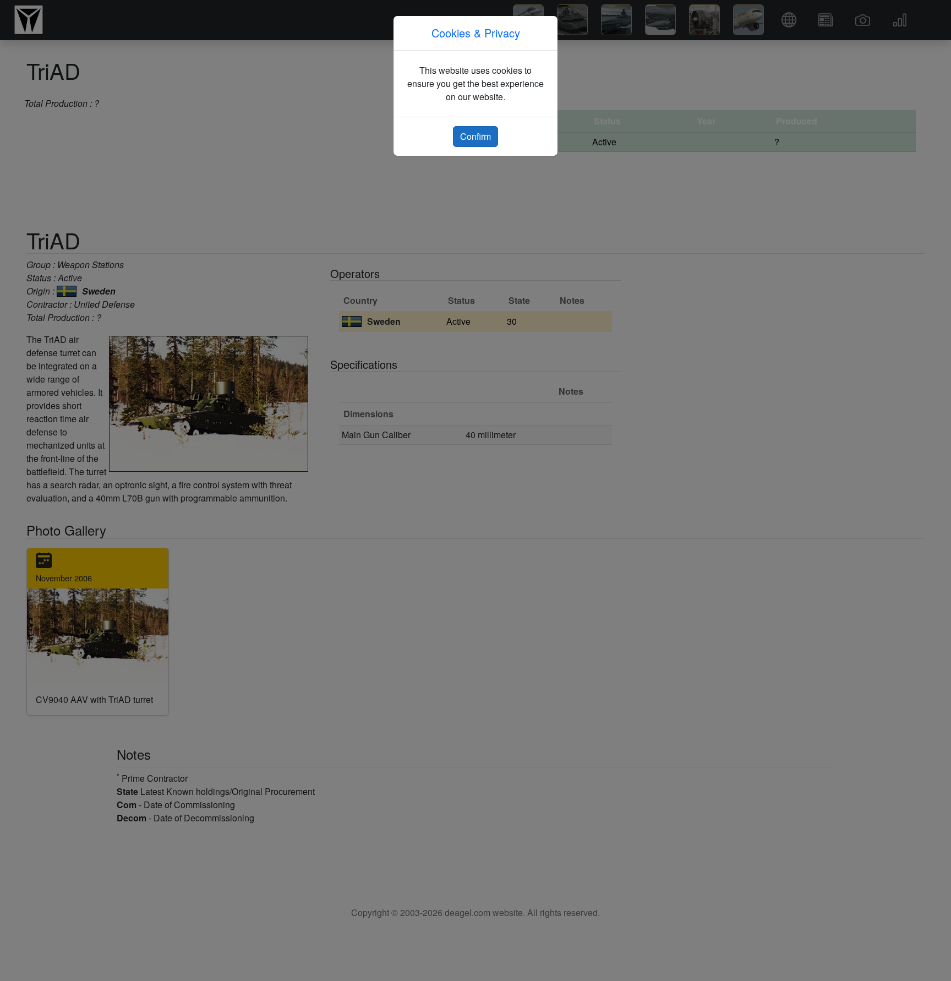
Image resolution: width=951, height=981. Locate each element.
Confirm (475, 136)
